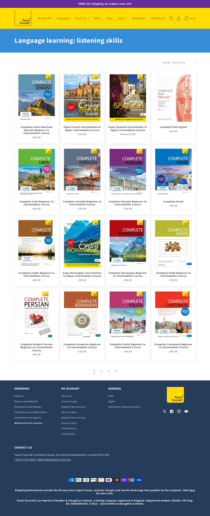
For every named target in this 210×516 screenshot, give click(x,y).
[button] (82, 18)
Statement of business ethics (124, 407)
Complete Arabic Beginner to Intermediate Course (37, 275)
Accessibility (68, 434)
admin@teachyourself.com (54, 459)
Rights (111, 401)
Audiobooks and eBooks (28, 407)
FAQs (111, 396)
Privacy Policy (69, 423)
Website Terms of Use (73, 417)
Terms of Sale (68, 412)
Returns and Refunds (26, 401)
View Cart (66, 396)
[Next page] (115, 371)
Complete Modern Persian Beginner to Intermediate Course (36, 347)
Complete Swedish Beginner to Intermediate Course (82, 203)
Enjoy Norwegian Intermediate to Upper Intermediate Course (82, 275)
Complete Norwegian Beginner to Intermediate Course (128, 275)
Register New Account (73, 407)
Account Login (69, 401)
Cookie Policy (68, 428)
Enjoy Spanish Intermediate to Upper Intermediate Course (127, 129)
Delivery (19, 396)
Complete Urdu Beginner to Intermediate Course (37, 203)
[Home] (23, 18)
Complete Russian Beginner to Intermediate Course (128, 203)
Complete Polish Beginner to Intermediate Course (128, 346)
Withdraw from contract (28, 423)
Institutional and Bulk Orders (30, 412)
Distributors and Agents (27, 417)
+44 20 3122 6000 (24, 459)
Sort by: (167, 62)
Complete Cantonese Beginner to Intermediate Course (173, 346)
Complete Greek (173, 201)
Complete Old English (173, 127)
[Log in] (178, 18)
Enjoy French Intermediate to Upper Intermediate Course (82, 129)
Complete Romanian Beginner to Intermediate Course (82, 346)
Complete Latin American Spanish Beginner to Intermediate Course (36, 130)
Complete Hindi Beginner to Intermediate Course (173, 275)
